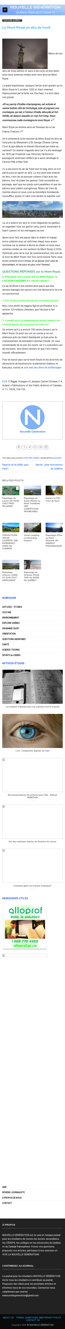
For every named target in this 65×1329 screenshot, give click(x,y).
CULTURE (6, 612)
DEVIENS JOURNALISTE (13, 1192)
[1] (3, 381)
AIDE (4, 1187)
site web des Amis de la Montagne (42, 367)
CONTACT (7, 1203)
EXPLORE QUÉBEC (12, 20)
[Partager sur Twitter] (29, 447)
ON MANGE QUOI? (10, 628)
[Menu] (5, 9)
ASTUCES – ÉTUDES (12, 607)
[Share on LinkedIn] (46, 447)
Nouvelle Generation (32, 431)
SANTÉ (5, 644)
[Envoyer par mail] (35, 447)
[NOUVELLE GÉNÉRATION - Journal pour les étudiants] (35, 7)
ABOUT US (8, 1317)
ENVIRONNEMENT (10, 617)
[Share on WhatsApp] (18, 447)
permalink (57, 458)
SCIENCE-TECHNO (11, 650)
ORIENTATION (9, 633)
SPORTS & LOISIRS (11, 655)
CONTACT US (33, 1320)
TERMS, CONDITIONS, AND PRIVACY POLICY (38, 1317)
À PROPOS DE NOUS (12, 1198)
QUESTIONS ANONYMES (14, 639)
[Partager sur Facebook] (24, 447)
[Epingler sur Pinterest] (40, 447)
